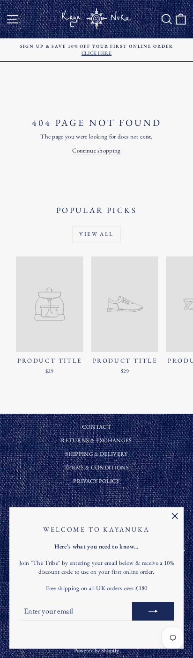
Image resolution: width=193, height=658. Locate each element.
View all (96, 234)
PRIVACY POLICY (96, 481)
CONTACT (96, 427)
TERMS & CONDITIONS (96, 467)
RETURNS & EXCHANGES (96, 440)
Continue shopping (96, 150)
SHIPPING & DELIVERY (96, 454)
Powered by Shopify (96, 650)
